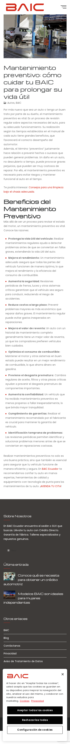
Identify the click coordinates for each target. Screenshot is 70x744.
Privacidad (10, 653)
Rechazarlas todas (35, 720)
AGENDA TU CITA (51, 486)
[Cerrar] (63, 674)
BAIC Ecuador (50, 469)
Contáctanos (12, 646)
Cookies (24, 701)
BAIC (18, 103)
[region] (35, 705)
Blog (6, 638)
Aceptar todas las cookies (35, 710)
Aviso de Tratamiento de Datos (23, 661)
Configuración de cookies (35, 730)
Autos (11, 103)
